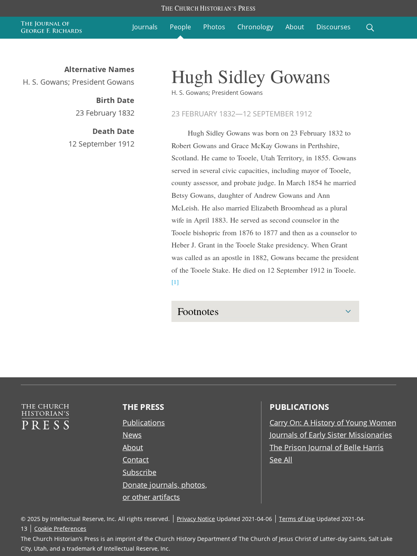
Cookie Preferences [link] (60, 528)
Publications (144, 422)
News (132, 435)
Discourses (333, 26)
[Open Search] (370, 28)
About (294, 26)
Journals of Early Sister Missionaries (331, 435)
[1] (175, 282)
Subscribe (139, 472)
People (180, 26)
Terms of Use (297, 519)
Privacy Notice (196, 519)
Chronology (255, 26)
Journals (145, 26)
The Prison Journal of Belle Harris (327, 447)
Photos (214, 26)
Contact (136, 459)
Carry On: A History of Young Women (333, 422)
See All (281, 459)
